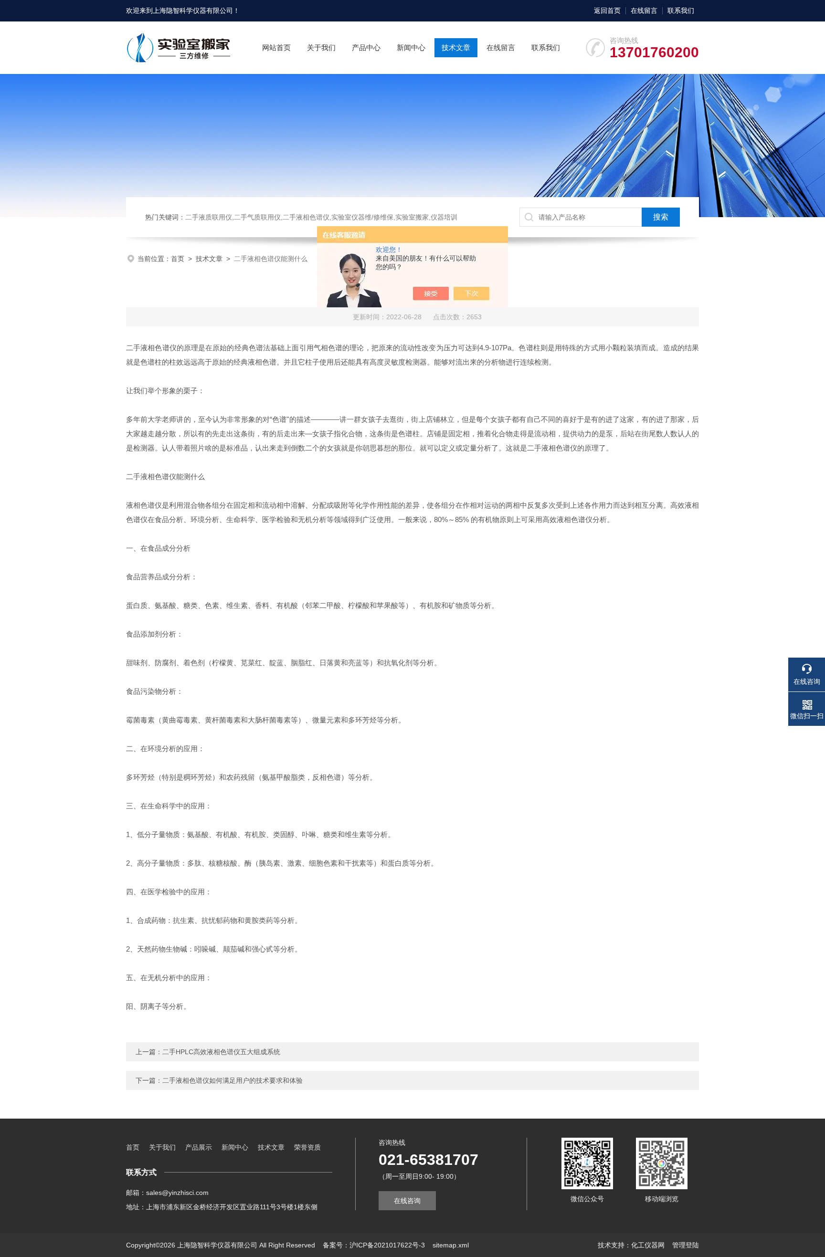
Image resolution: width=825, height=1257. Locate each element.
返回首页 (607, 10)
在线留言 (644, 10)
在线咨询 (407, 1201)
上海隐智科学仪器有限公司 (193, 10)
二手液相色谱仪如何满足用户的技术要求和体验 (232, 1080)
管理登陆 (685, 1245)
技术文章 (456, 47)
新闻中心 (411, 47)
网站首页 (276, 47)
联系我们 (680, 10)
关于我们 (321, 47)
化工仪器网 (648, 1245)
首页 (177, 258)
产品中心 (366, 47)
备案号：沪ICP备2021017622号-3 (374, 1245)
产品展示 (198, 1147)
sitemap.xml (451, 1245)
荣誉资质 (307, 1147)
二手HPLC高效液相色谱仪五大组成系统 (221, 1052)
